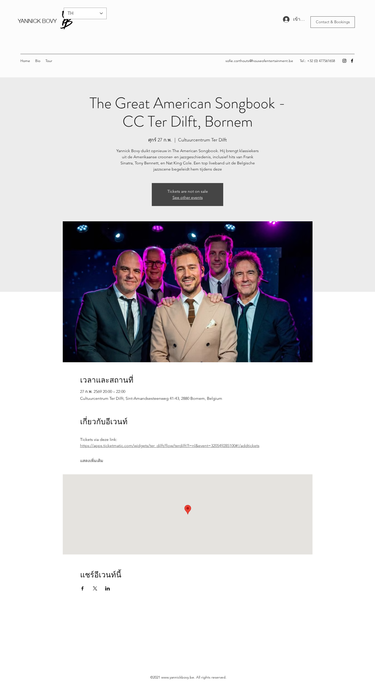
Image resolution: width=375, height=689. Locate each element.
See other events (187, 197)
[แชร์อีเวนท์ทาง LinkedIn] (107, 588)
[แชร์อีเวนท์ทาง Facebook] (82, 588)
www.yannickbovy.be (177, 677)
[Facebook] (352, 60)
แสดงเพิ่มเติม (91, 460)
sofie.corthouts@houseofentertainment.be (259, 60)
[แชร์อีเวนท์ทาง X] (95, 588)
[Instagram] (344, 60)
